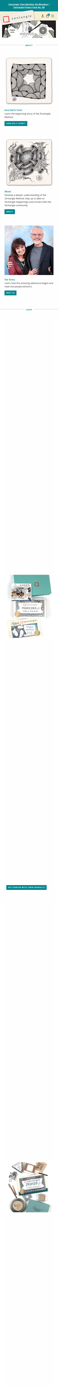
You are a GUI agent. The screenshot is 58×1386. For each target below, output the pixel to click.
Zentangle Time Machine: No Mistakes (28, 4)
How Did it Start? (15, 123)
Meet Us (10, 293)
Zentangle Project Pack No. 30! (29, 7)
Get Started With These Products (26, 887)
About (9, 211)
